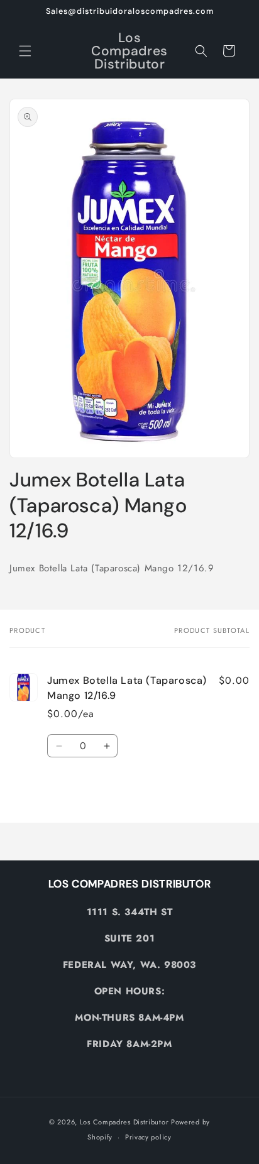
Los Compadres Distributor (124, 1122)
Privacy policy (148, 1137)
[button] (25, 51)
